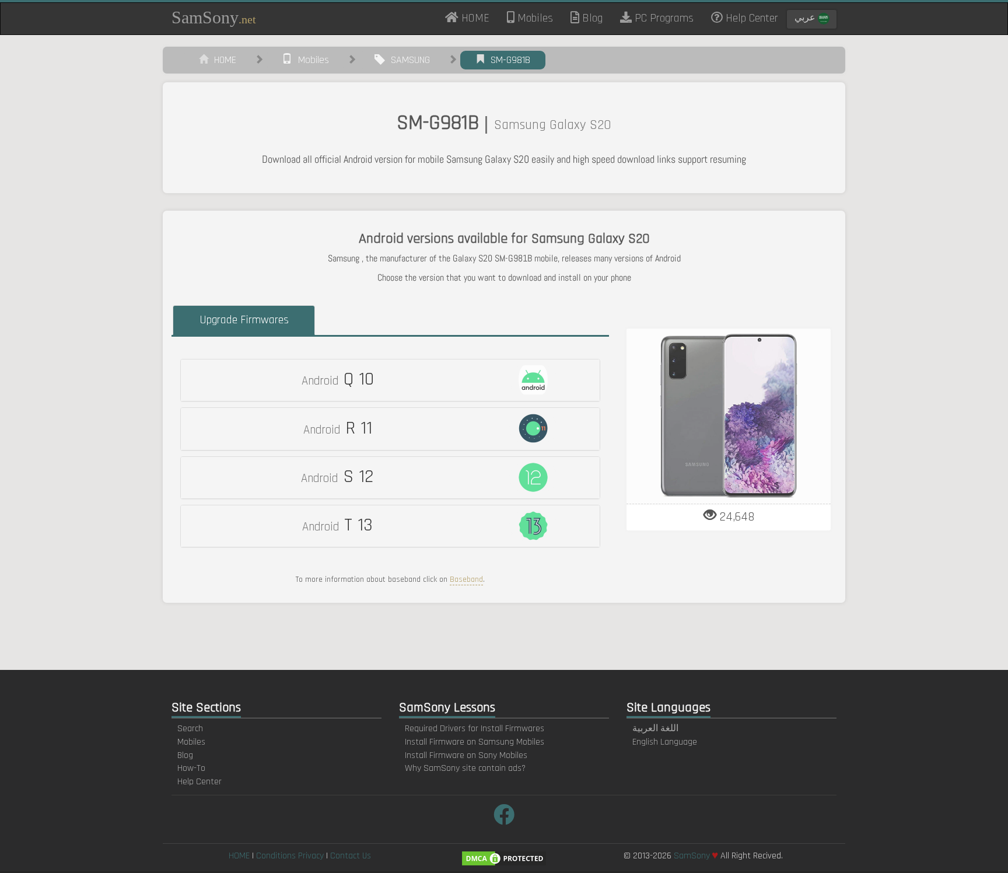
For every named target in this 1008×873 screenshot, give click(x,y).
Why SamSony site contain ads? (465, 768)
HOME (478, 17)
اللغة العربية (655, 728)
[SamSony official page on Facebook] (504, 816)
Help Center (750, 18)
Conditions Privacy (290, 856)
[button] (390, 380)
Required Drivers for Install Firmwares (474, 728)
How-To (191, 768)
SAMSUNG (407, 60)
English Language (664, 742)
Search (190, 728)
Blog (591, 18)
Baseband (466, 579)
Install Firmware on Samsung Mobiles (474, 742)
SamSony (214, 17)
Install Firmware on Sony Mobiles (466, 755)
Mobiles (533, 18)
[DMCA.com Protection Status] (504, 858)
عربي (806, 18)
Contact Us (350, 856)
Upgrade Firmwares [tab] (244, 319)
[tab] (390, 380)
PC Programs (663, 18)
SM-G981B (507, 60)
